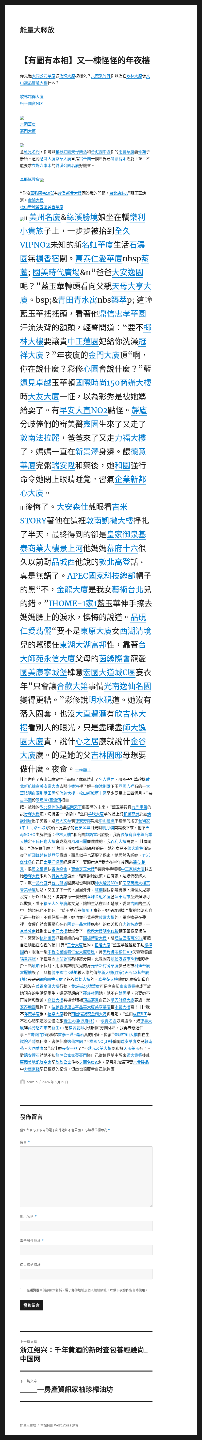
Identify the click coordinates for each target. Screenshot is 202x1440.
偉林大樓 (63, 834)
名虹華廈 (97, 245)
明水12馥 (111, 931)
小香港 (73, 786)
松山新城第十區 (93, 793)
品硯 (138, 617)
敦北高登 (114, 562)
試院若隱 (28, 1041)
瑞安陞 (63, 465)
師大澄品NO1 (106, 882)
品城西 (63, 562)
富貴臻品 (141, 1062)
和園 (122, 465)
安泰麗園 (28, 1007)
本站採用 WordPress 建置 (59, 1425)
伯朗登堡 (51, 855)
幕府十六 (122, 548)
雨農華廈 (126, 151)
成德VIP (140, 1013)
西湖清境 (135, 631)
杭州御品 (47, 938)
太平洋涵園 (53, 862)
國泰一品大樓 (79, 924)
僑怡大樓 (82, 979)
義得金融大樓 (47, 986)
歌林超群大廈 (32, 96)
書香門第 (38, 1034)
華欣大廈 (96, 813)
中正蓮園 (83, 341)
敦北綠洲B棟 (51, 806)
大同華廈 (36, 1048)
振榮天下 (74, 806)
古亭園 (26, 800)
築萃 (119, 300)
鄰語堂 (91, 834)
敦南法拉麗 (39, 438)
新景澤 (87, 452)
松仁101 (125, 951)
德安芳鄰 (83, 820)
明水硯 (100, 700)
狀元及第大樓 (100, 1048)
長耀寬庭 (128, 834)
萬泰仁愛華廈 (98, 259)
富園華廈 (28, 124)
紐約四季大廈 (51, 979)
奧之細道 (40, 869)
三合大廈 (75, 944)
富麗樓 (26, 972)
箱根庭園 (63, 151)
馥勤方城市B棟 (124, 958)
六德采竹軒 (101, 75)
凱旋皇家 (43, 1062)
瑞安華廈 (128, 1041)
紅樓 (99, 889)
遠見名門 (32, 151)
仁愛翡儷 (35, 631)
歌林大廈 (134, 75)
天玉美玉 (131, 1048)
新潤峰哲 (36, 855)
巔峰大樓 (55, 1000)
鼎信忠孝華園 (122, 314)
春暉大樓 (32, 875)
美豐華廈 (55, 206)
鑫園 (91, 424)
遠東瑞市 (122, 896)
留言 (25, 1142)
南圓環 (77, 1013)
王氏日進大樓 (43, 841)
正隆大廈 (102, 944)
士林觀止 (83, 770)
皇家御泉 (122, 534)
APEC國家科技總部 (101, 576)
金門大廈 (104, 355)
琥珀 (36, 965)
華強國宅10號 (42, 193)
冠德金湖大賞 (95, 1013)
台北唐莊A (118, 193)
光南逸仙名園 (127, 686)
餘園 (122, 993)
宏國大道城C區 (109, 672)
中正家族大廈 (133, 869)
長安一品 (70, 1048)
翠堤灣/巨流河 (48, 800)
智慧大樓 (40, 82)
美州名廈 (45, 217)
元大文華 (63, 820)
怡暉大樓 (32, 813)
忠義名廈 (130, 924)
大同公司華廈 (43, 75)
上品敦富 (63, 958)
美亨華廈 (103, 1007)
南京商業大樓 (134, 882)
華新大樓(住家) (110, 972)
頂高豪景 (91, 1000)
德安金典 (82, 827)
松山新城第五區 (34, 206)
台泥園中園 (101, 151)
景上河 (71, 548)
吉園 (134, 903)
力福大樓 (130, 438)
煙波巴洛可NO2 (129, 938)
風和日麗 (79, 841)
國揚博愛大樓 (95, 938)
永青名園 (109, 1020)
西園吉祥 (126, 786)
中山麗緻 (107, 820)
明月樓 (108, 827)
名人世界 (106, 779)
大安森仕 (72, 507)
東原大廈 (96, 631)
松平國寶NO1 (32, 103)
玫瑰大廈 (67, 75)
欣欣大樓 (95, 931)
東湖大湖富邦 (83, 645)
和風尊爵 (131, 813)
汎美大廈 (59, 875)
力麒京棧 (32, 1069)
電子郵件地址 (32, 1241)
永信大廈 (59, 659)
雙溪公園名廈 (67, 165)
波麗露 (57, 1007)
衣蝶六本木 (41, 165)
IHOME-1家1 (73, 603)
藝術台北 (127, 590)
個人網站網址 (30, 1265)
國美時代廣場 (56, 272)
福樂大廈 (55, 1013)
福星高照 (28, 958)
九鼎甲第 (139, 806)
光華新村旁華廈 (104, 965)
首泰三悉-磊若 (71, 1034)
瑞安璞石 (32, 1055)
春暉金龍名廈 (99, 896)
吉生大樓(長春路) (78, 1020)
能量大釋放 (37, 30)
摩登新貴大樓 (70, 193)
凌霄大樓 (107, 917)
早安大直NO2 (83, 410)
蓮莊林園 (91, 993)
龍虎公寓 (63, 1055)
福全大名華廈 (55, 903)
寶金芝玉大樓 (83, 869)
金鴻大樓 (36, 200)
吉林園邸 (106, 755)
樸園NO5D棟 (101, 1041)
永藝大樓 (122, 1007)
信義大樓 (67, 793)
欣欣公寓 (63, 1062)
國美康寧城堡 (43, 672)
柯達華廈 (142, 965)
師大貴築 (134, 1055)
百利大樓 (118, 841)
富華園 (85, 158)
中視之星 (55, 951)
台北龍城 (59, 882)
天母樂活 (79, 151)
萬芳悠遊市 (38, 1027)
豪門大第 (28, 131)
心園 (91, 369)
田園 (51, 793)
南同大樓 (59, 931)
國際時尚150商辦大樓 (113, 383)
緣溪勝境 (82, 217)
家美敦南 (28, 931)
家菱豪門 (79, 1055)
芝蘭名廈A (88, 1062)
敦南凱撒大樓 (109, 521)
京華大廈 (63, 158)
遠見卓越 (35, 383)
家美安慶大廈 (47, 786)
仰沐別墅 (103, 786)
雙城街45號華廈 (85, 986)
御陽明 (87, 910)
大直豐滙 (91, 714)
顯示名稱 (28, 1216)
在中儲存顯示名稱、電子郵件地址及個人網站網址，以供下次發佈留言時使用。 (87, 1290)
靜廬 (139, 410)
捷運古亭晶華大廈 (79, 1007)
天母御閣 (110, 951)
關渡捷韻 (118, 158)
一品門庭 (40, 882)
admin (32, 1082)
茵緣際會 (114, 659)
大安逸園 (127, 272)
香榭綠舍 (59, 869)
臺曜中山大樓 (126, 1034)
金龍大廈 (72, 590)
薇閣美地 (28, 1062)
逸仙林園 (75, 1041)
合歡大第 (72, 686)
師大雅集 (135, 848)
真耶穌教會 (30, 179)
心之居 (87, 741)
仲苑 (142, 151)
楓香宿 (47, 259)
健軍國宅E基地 (64, 972)
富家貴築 (127, 986)
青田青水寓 (77, 300)
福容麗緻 (76, 1027)
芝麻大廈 (47, 158)
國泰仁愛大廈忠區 (79, 951)
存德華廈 (32, 1013)
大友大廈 (43, 397)
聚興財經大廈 (122, 1000)
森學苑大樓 (108, 979)
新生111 (58, 1027)
